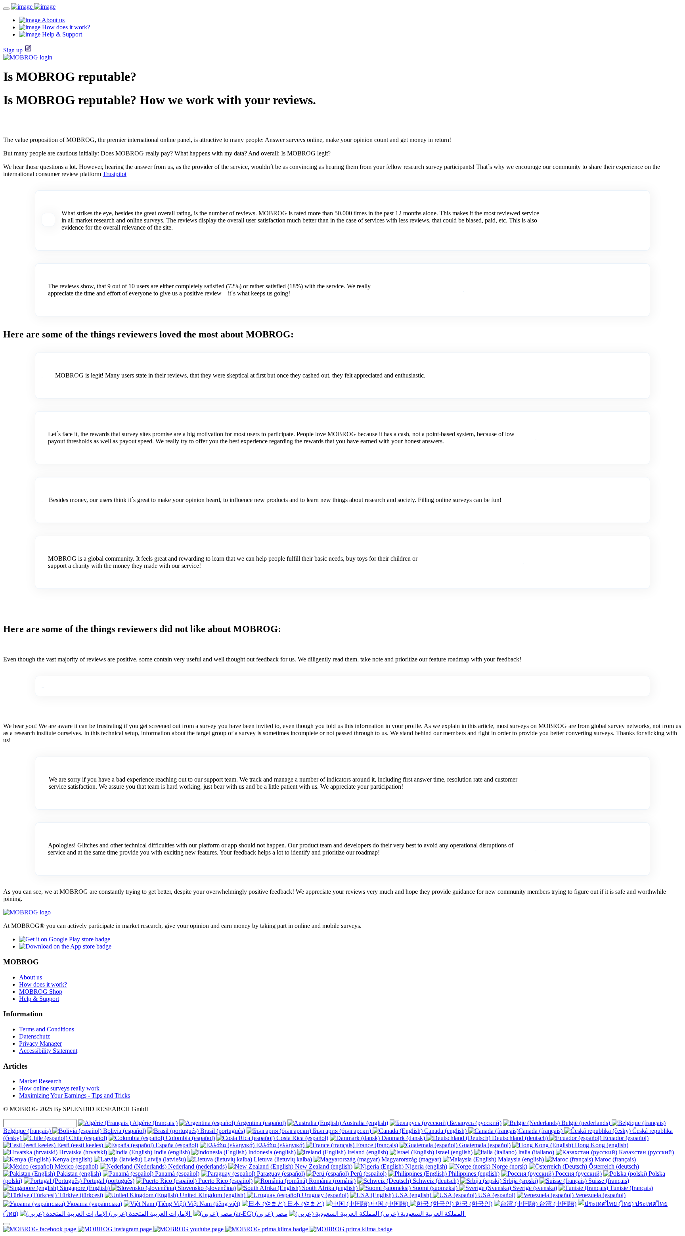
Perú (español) (368, 1173)
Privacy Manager (40, 1043)
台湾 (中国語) (557, 1203)
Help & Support (39, 998)
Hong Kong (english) (600, 1145)
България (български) (342, 1130)
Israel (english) (454, 1152)
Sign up (13, 50)
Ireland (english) (368, 1152)
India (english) (171, 1152)
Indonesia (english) (272, 1152)
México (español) (75, 1166)
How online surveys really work (59, 1088)
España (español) (176, 1145)
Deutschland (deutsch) (519, 1137)
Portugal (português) (108, 1180)
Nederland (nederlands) (196, 1166)
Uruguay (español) (324, 1195)
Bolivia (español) (123, 1130)
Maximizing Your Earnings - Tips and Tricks (74, 1095)
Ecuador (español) (625, 1137)
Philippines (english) (473, 1173)
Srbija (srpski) (519, 1180)
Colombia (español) (189, 1137)
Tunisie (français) (630, 1187)
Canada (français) (541, 1130)
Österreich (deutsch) (613, 1166)
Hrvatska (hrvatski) (82, 1152)
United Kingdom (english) (212, 1195)
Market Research (40, 1081)
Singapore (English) (84, 1187)
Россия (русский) (578, 1173)
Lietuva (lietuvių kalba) (282, 1159)
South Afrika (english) (329, 1187)
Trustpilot (114, 174)
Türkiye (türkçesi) (80, 1195)
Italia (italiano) (535, 1152)
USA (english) (413, 1195)
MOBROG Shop (40, 991)
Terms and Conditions (46, 1029)
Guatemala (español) (484, 1145)
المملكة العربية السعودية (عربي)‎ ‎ (422, 1213)
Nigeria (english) (425, 1166)
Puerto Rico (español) (225, 1180)
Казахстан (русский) (645, 1152)
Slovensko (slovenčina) (206, 1187)
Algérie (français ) (154, 1122)
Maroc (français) (614, 1159)
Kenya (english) (72, 1159)
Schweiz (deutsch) (435, 1180)
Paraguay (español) (280, 1173)
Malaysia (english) (520, 1159)
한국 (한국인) (472, 1203)
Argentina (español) (260, 1122)
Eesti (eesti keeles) (80, 1145)
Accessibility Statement (48, 1050)
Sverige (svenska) (534, 1187)
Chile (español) (87, 1137)
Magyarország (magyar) (410, 1159)
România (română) (331, 1180)
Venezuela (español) (600, 1195)
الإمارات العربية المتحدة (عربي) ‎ (149, 1213)
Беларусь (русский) (474, 1122)
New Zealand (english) (322, 1166)
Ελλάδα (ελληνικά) (280, 1145)
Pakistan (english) (78, 1173)
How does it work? (43, 984)
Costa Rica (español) (301, 1137)
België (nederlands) (586, 1122)
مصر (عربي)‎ (270, 1213)
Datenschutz (34, 1036)
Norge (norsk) (508, 1166)
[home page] (33, 6)
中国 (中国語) (389, 1203)
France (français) (376, 1145)
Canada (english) (445, 1130)
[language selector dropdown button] (6, 1224)
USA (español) (495, 1195)
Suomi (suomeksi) (435, 1187)
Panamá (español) (176, 1173)
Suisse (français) (608, 1180)
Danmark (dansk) (403, 1137)
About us (30, 977)
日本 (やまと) (304, 1203)
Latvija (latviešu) (164, 1159)
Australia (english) (364, 1122)
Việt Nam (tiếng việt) (213, 1203)
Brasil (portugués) (222, 1130)
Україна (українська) (93, 1203)
